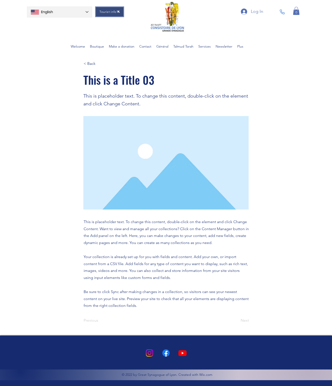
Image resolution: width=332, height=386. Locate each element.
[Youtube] (182, 353)
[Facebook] (166, 353)
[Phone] (282, 12)
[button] (296, 11)
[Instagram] (149, 353)
